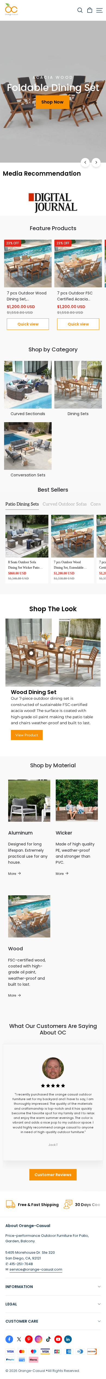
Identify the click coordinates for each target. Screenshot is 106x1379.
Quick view (28, 324)
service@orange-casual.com (36, 1269)
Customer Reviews (53, 1174)
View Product (26, 735)
